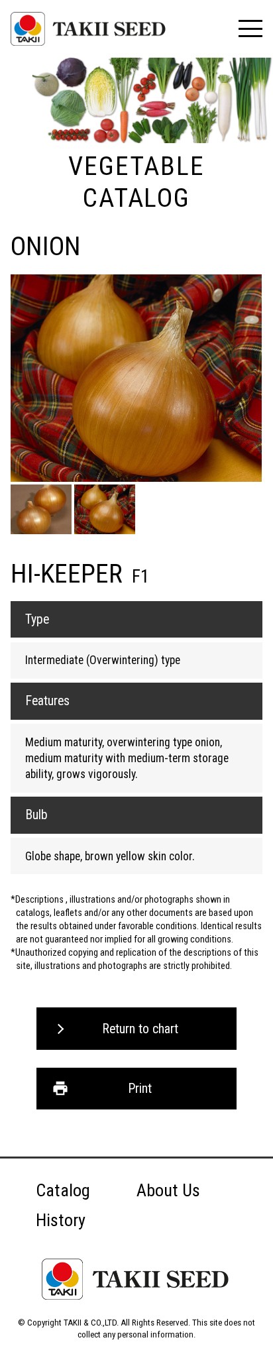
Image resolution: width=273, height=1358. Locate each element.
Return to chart (140, 1029)
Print (140, 1088)
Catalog (63, 1190)
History (60, 1220)
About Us (168, 1190)
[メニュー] (250, 28)
